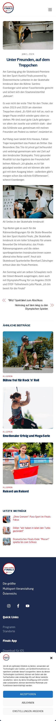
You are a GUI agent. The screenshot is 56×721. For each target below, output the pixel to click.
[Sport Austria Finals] (8, 12)
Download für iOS (13, 650)
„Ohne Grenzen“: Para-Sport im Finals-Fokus (32, 518)
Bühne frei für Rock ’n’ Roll (21, 380)
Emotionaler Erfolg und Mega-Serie (26, 436)
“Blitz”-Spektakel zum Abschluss (25, 300)
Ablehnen (28, 702)
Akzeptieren (28, 694)
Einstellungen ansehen (28, 711)
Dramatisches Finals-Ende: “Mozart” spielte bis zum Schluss (31, 541)
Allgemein (8, 376)
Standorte (9, 631)
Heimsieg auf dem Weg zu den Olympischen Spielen (31, 307)
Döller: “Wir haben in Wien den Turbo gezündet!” (31, 529)
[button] (51, 658)
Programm (9, 627)
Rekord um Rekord (16, 491)
